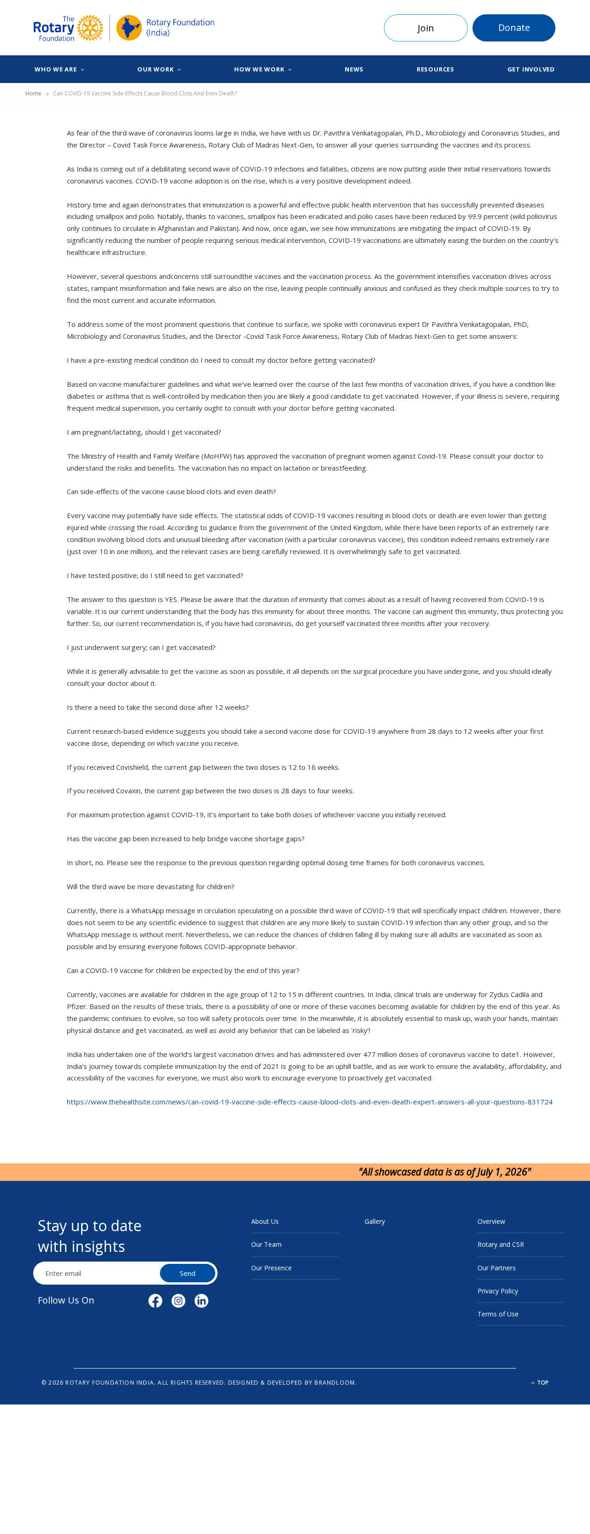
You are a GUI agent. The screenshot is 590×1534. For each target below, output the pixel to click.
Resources (435, 69)
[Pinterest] (37, 211)
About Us (265, 1221)
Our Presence (271, 1267)
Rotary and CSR (501, 1244)
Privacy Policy (498, 1290)
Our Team (266, 1244)
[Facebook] (37, 164)
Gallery (375, 1221)
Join (426, 28)
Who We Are (56, 69)
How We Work (259, 69)
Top (542, 1382)
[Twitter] (37, 188)
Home (33, 93)
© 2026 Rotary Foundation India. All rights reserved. (133, 1382)
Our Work (155, 69)
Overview (491, 1221)
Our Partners (497, 1267)
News (354, 69)
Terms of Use (498, 1314)
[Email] (37, 235)
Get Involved (531, 69)
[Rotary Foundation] (124, 28)
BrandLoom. (335, 1382)
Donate (514, 27)
